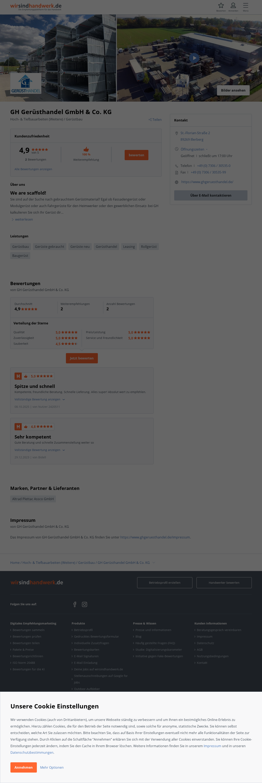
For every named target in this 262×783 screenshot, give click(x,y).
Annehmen (24, 767)
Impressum (212, 746)
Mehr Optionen (52, 767)
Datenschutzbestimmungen (31, 752)
